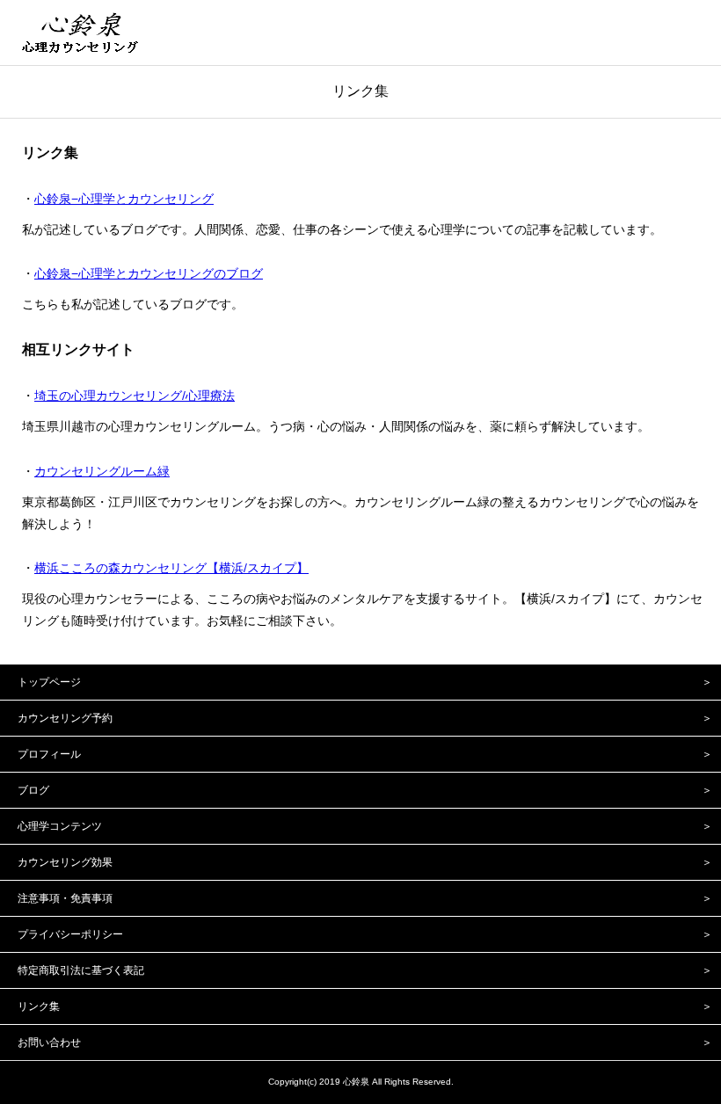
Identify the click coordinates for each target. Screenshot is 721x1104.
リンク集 (360, 91)
